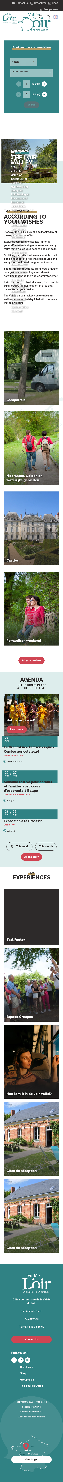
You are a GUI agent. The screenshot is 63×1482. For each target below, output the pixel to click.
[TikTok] (21, 1360)
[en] (55, 17)
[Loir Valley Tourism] (37, 22)
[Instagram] (27, 1360)
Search (31, 104)
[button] (55, 17)
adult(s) (36, 84)
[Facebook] (14, 1360)
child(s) (36, 94)
